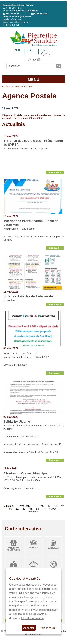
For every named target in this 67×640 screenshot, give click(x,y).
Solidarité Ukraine (16, 421)
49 (62, 505)
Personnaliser (48, 627)
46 (42, 505)
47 (49, 505)
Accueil (6, 86)
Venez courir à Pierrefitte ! (22, 353)
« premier (9, 505)
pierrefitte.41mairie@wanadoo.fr (17, 16)
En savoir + (55, 172)
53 (30, 508)
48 (55, 505)
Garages (33, 547)
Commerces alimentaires (13, 549)
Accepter (28, 627)
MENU (33, 79)
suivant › (54, 508)
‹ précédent (24, 505)
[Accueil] (33, 45)
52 (24, 508)
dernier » (34, 511)
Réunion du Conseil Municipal (25, 473)
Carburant (53, 548)
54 (37, 508)
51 (17, 508)
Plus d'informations (32, 618)
